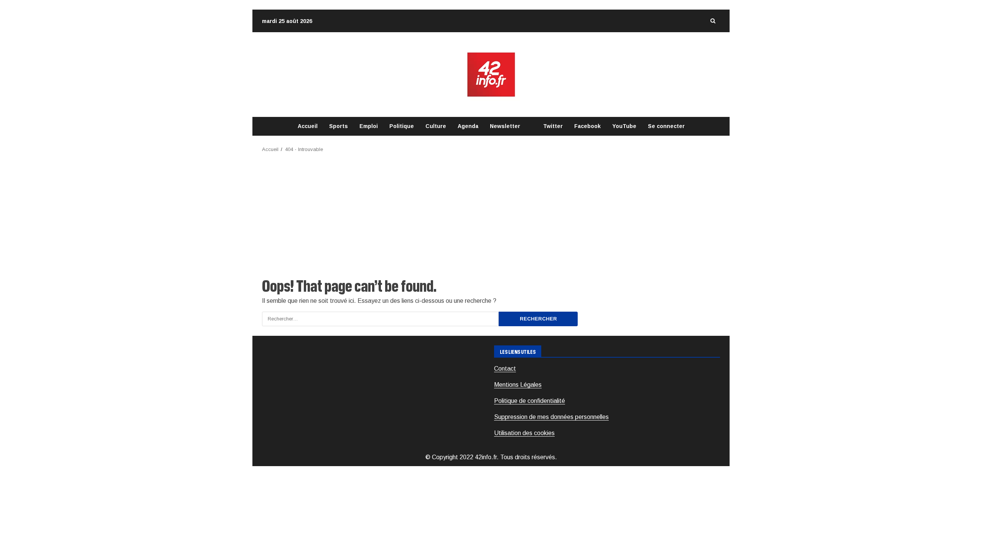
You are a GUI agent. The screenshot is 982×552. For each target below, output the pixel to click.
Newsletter (505, 126)
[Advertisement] (491, 211)
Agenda (468, 126)
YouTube (624, 126)
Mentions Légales (518, 384)
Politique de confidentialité (529, 401)
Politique (401, 126)
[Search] (712, 20)
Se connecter (666, 126)
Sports (338, 126)
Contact (505, 368)
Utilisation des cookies (524, 433)
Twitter (553, 126)
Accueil (308, 126)
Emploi (368, 126)
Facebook (587, 126)
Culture (435, 126)
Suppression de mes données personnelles (551, 417)
